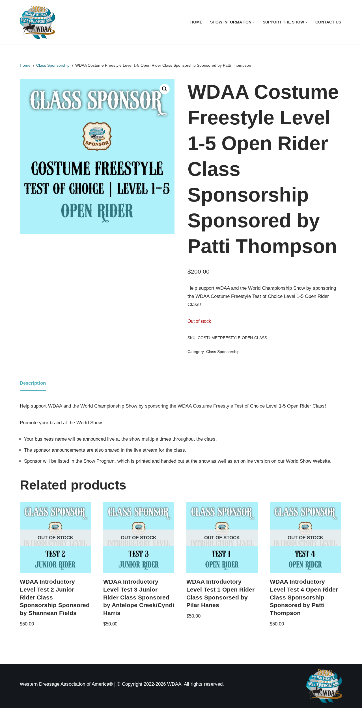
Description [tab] (33, 383)
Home (196, 22)
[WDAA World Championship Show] (37, 22)
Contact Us (328, 22)
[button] (254, 22)
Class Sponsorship (53, 65)
